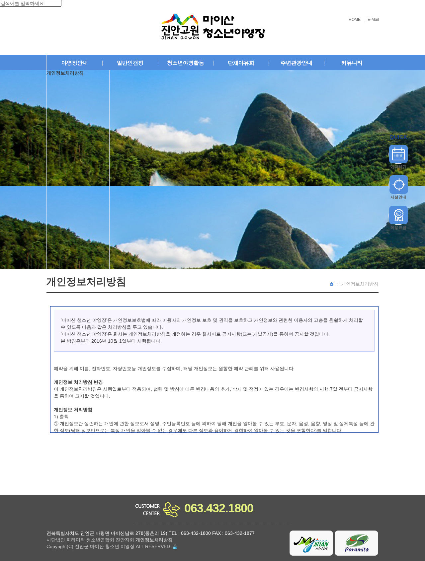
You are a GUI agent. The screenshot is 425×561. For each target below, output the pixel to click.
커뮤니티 (352, 63)
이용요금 (398, 227)
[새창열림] (311, 542)
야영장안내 (74, 63)
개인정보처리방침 (360, 284)
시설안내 (398, 197)
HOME (355, 20)
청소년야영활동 (185, 63)
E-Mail (373, 20)
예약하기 (398, 166)
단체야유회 (241, 63)
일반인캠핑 (130, 63)
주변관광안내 (296, 63)
